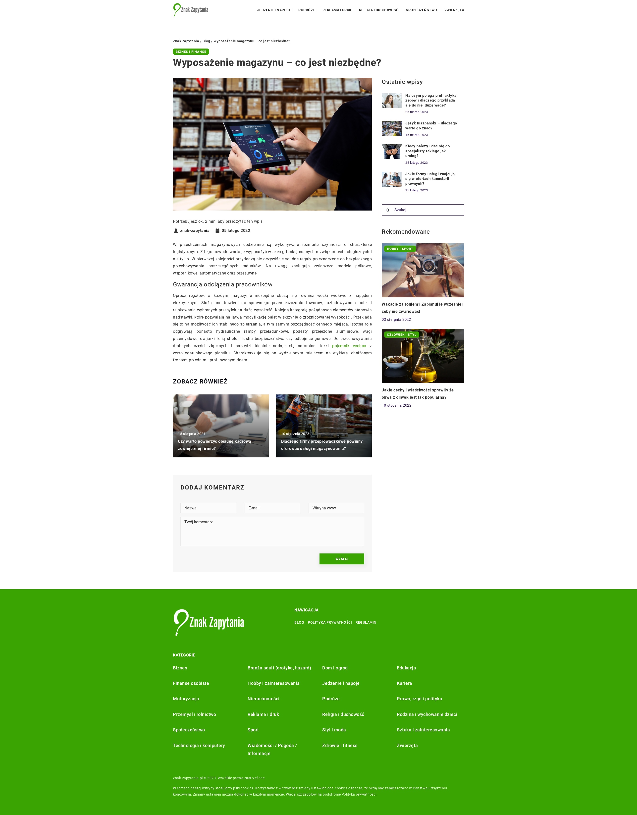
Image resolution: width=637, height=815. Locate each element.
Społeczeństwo (421, 10)
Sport (253, 729)
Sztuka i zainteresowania (423, 729)
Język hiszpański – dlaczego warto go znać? (431, 125)
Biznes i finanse (191, 52)
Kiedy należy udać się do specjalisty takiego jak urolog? (427, 151)
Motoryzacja (186, 698)
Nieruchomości (264, 698)
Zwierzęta (454, 10)
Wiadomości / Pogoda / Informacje (272, 749)
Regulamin (366, 622)
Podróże (306, 10)
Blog (299, 622)
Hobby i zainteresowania (274, 683)
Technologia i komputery (199, 745)
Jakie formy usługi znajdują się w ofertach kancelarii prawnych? (430, 179)
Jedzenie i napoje (274, 10)
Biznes (180, 667)
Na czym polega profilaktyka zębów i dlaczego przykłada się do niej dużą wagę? (431, 100)
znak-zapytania (195, 230)
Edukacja (406, 667)
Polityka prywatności (330, 622)
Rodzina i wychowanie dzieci (427, 714)
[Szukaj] (388, 210)
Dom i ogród (335, 667)
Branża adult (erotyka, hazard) (279, 667)
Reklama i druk (337, 10)
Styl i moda (334, 729)
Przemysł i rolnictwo (194, 714)
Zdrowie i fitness (340, 745)
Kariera (404, 683)
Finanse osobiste (191, 683)
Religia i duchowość (379, 10)
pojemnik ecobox (349, 345)
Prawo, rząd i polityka (419, 698)
